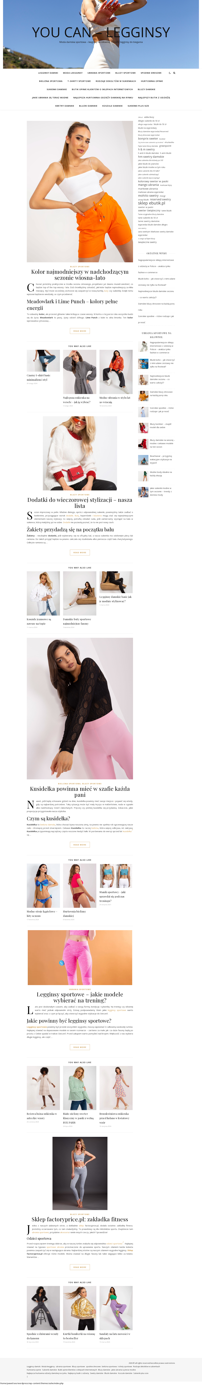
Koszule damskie (112, 105)
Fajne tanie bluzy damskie (148, 146)
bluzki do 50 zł (160, 124)
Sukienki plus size (138, 105)
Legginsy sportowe (37, 1026)
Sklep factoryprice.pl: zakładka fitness (80, 1219)
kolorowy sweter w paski (153, 181)
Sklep (130, 1250)
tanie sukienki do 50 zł (148, 217)
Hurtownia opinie (152, 81)
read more (80, 331)
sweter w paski (145, 207)
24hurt (140, 117)
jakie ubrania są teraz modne (50, 97)
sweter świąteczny (149, 210)
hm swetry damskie (151, 156)
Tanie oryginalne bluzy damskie (151, 214)
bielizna (94, 828)
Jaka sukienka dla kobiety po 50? (150, 160)
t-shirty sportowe (79, 81)
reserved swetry (160, 199)
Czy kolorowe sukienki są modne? (150, 142)
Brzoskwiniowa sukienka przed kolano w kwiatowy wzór (114, 1118)
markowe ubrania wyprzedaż (151, 192)
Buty (77, 515)
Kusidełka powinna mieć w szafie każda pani (80, 791)
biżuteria (98, 515)
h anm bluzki (165, 153)
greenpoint (165, 145)
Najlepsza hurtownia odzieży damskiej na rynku (103, 97)
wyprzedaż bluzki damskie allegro (153, 224)
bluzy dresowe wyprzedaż (149, 135)
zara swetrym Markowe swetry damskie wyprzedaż (156, 233)
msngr (163, 196)
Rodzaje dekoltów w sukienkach (116, 81)
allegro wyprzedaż (145, 124)
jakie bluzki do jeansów (148, 163)
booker (162, 139)
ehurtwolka (169, 142)
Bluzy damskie (146, 89)
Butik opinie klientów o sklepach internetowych (102, 89)
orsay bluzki (143, 199)
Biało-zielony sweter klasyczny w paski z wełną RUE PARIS (78, 1118)
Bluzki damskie (88, 105)
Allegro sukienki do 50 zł (148, 120)
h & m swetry (146, 149)
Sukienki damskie (57, 89)
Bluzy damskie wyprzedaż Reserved (153, 131)
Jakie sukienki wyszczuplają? (149, 178)
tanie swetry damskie (149, 221)
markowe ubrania (148, 188)
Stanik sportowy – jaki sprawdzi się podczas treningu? (112, 896)
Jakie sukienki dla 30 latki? (149, 171)
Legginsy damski (48, 72)
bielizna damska (47, 824)
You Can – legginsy (101, 32)
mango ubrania (148, 184)
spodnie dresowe (151, 72)
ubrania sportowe (99, 72)
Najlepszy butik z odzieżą (154, 97)
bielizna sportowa (51, 81)
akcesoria (64, 1232)
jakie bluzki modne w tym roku (151, 167)
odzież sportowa (114, 1243)
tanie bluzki (166, 210)
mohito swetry (148, 195)
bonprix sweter (148, 138)
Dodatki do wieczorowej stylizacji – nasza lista (79, 502)
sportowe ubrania (55, 1247)
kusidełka (127, 831)
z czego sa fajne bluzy (146, 238)
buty (106, 290)
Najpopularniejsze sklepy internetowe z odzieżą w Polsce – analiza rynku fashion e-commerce (156, 266)
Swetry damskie (64, 105)
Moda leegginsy (73, 72)
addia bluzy (149, 117)
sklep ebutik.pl (151, 203)
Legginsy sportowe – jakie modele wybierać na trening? (80, 997)
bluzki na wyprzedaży (147, 128)
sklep (81, 1225)
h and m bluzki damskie (148, 153)
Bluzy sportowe (125, 72)
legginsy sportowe (117, 1010)
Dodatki (66, 522)
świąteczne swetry (147, 242)
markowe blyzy (166, 185)
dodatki (69, 515)
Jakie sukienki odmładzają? (148, 174)
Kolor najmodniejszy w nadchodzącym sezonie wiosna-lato (80, 274)
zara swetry (142, 228)
